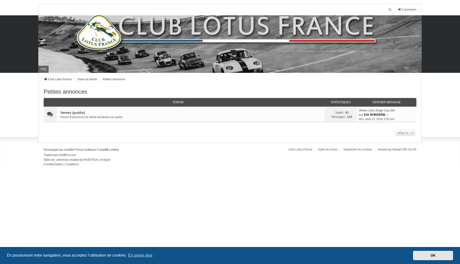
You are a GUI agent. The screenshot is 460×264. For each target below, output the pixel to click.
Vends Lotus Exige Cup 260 (377, 110)
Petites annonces (65, 91)
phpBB (68, 149)
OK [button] (433, 255)
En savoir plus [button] (140, 255)
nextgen (105, 159)
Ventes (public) (72, 113)
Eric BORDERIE (374, 114)
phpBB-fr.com (67, 155)
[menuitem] (53, 164)
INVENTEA (90, 159)
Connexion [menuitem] (409, 9)
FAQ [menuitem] (43, 69)
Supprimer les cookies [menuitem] (357, 149)
